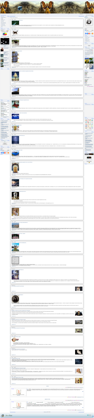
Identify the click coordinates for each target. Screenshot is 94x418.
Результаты (86, 84)
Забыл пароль (87, 31)
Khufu (74, 387)
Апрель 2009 (90, 49)
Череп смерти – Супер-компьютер (6, 54)
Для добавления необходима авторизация (5, 116)
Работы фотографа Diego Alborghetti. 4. (6, 63)
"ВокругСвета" (81, 387)
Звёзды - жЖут (87, 39)
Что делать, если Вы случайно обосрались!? (5, 36)
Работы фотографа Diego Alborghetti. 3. (6, 48)
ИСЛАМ (47, 386)
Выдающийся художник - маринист (6, 58)
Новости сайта (87, 37)
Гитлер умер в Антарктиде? (5, 60)
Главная (11, 17)
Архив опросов (90, 84)
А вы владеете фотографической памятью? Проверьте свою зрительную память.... (5, 45)
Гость (87, 16)
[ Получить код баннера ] (89, 159)
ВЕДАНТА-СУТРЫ (47, 399)
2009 (13, 17)
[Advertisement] (5, 84)
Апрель (15, 17)
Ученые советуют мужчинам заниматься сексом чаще (6, 53)
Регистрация (90, 31)
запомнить (3, 150)
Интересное (86, 40)
